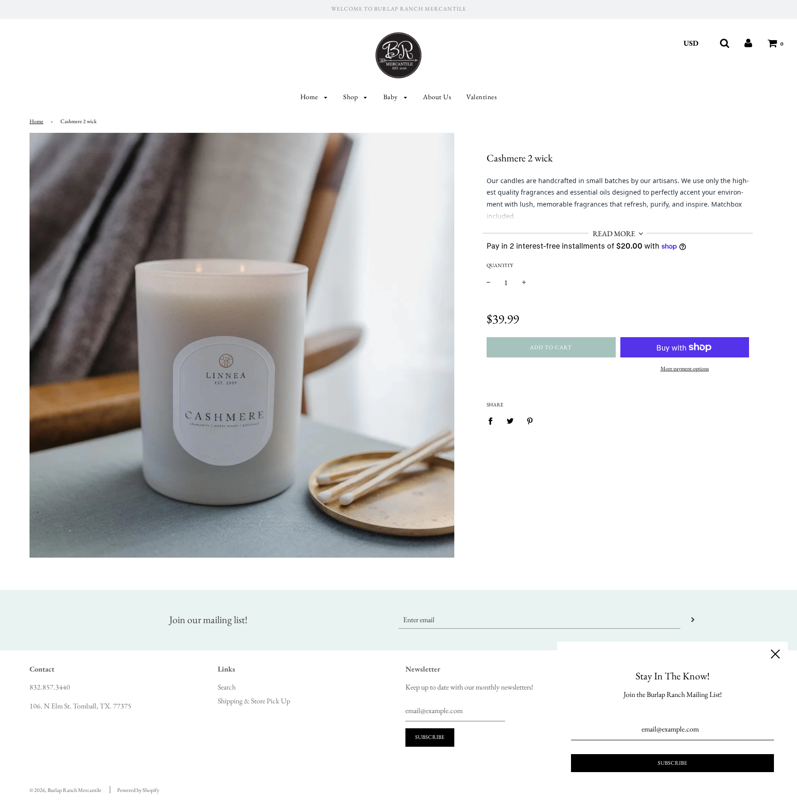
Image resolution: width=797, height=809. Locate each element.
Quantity (500, 265)
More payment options (684, 368)
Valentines (481, 96)
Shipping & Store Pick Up (254, 701)
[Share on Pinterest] (530, 420)
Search (227, 687)
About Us (437, 96)
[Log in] (748, 43)
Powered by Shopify (138, 790)
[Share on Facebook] (493, 420)
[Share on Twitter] (510, 420)
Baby (391, 96)
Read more (614, 233)
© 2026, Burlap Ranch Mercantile (65, 790)
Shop (351, 96)
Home (310, 96)
